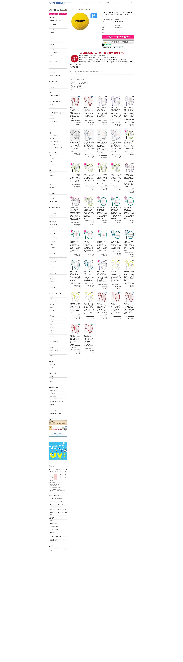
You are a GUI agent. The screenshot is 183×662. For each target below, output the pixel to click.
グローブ (52, 330)
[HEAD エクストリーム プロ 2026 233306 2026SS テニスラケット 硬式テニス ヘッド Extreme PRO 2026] (129, 134)
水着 (51, 155)
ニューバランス (53, 238)
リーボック (52, 241)
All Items (52, 107)
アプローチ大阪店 (54, 523)
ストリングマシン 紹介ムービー (57, 501)
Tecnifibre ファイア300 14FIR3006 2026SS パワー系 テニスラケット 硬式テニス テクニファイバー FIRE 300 (129, 276)
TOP (71, 7)
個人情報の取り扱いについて (56, 401)
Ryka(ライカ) (53, 261)
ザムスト (52, 276)
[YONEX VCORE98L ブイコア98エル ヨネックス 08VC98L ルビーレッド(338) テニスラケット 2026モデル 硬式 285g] (75, 101)
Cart (126, 3)
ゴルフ (51, 344)
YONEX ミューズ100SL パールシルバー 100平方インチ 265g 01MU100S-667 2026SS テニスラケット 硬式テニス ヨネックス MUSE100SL (103, 146)
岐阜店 (51, 381)
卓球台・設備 (53, 173)
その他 (51, 367)
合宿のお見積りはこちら (55, 413)
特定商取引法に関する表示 (56, 399)
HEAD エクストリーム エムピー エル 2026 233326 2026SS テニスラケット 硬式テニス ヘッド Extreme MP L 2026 (89, 179)
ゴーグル (52, 161)
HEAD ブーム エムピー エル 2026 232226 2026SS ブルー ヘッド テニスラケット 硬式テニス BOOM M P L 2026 (75, 276)
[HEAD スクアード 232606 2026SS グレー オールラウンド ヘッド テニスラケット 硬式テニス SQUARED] (75, 134)
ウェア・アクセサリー (56, 113)
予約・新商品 (53, 24)
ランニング (52, 222)
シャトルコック (53, 69)
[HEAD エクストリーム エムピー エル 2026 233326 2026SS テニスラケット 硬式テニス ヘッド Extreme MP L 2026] (89, 168)
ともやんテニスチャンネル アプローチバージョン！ (58, 540)
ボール (51, 92)
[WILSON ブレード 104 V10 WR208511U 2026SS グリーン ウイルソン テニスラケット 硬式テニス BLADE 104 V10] (102, 234)
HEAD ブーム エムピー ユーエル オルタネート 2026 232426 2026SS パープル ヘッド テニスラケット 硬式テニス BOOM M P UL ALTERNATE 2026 (129, 113)
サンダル (52, 321)
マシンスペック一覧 (54, 144)
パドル (51, 104)
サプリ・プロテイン (55, 293)
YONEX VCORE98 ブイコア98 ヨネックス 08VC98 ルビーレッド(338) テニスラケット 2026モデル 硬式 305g (102, 308)
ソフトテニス (53, 81)
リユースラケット (54, 207)
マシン (99, 3)
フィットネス (53, 253)
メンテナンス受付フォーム (56, 147)
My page (117, 3)
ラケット (52, 27)
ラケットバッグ (53, 121)
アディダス (52, 230)
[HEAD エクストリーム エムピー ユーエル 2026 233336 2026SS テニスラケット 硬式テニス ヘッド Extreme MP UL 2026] (102, 168)
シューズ (52, 29)
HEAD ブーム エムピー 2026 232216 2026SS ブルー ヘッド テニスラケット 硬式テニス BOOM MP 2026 (129, 246)
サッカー (52, 347)
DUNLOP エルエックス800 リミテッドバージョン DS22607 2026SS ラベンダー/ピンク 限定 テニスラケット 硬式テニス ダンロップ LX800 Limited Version (129, 180)
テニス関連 (52, 364)
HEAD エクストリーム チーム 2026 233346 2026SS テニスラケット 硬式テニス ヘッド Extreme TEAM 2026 (116, 179)
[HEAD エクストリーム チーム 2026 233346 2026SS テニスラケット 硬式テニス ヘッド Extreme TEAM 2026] (116, 168)
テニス (82, 3)
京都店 (51, 378)
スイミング (52, 153)
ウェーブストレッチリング (56, 256)
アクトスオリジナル (54, 310)
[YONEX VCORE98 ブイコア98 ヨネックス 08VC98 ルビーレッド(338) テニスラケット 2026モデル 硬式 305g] (102, 297)
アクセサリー (53, 124)
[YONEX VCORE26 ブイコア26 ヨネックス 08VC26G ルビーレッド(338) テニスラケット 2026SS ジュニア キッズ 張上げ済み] (89, 329)
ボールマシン (53, 138)
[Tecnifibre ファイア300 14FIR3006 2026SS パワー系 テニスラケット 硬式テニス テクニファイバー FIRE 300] (129, 265)
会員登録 (52, 404)
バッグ (51, 55)
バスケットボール (54, 350)
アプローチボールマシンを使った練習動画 (58, 513)
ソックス (52, 318)
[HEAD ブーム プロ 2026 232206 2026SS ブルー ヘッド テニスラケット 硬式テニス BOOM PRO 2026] (116, 234)
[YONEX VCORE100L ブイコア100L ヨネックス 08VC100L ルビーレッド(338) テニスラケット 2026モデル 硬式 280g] (129, 297)
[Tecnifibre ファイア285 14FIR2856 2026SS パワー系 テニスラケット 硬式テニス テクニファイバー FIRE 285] (75, 297)
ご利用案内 (52, 393)
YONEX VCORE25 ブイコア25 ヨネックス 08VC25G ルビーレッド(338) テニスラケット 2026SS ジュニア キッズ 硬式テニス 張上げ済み (75, 341)
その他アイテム (53, 32)
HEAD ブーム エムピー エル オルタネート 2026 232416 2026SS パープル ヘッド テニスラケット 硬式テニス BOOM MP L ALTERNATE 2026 (116, 113)
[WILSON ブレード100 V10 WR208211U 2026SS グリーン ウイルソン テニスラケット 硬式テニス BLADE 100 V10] (75, 234)
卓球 (50, 170)
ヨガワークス (53, 273)
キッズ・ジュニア (88, 9)
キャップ (52, 158)
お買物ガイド (53, 532)
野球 (51, 353)
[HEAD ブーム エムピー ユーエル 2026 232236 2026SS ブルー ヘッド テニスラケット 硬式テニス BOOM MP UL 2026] (89, 265)
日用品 (51, 355)
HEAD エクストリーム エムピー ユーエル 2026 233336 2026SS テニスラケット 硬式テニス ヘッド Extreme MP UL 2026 (103, 179)
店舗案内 (51, 518)
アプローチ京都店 (54, 526)
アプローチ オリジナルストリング (58, 509)
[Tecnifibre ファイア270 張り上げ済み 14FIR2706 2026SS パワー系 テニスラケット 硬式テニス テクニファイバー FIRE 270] (89, 297)
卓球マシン (52, 175)
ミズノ (51, 227)
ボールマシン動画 (54, 141)
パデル (51, 184)
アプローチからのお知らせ (57, 536)
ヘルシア (52, 307)
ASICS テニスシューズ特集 (56, 498)
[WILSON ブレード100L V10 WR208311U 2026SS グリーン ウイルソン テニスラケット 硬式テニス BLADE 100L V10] (89, 234)
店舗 (108, 3)
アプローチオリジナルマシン (56, 507)
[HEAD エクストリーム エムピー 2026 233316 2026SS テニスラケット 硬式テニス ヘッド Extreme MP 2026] (75, 168)
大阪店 (51, 376)
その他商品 (52, 247)
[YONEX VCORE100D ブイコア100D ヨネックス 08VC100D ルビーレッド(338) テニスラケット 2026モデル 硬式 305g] (89, 101)
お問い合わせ (53, 396)
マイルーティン (53, 298)
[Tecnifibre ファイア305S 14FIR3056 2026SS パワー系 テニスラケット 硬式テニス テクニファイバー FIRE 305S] (116, 265)
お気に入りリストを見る (55, 20)
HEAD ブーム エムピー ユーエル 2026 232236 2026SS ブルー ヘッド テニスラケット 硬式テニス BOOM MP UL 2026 (89, 276)
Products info (54, 496)
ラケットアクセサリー (55, 52)
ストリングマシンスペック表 (56, 504)
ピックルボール (53, 101)
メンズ (51, 115)
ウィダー (52, 304)
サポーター (52, 127)
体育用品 (51, 362)
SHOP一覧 (52, 373)
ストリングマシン (54, 135)
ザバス (51, 296)
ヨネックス (52, 233)
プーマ (51, 244)
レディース (52, 118)
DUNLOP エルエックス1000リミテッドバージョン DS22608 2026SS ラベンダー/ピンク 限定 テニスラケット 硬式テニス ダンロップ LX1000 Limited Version (75, 213)
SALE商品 (52, 193)
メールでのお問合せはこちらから (55, 487)
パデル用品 (52, 187)
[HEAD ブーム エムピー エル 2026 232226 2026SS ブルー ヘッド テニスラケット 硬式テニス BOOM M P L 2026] (75, 265)
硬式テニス (52, 210)
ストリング (52, 47)
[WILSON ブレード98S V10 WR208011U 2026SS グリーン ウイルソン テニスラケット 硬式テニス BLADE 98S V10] (129, 201)
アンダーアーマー (54, 224)
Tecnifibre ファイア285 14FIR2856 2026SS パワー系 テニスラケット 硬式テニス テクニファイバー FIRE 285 (75, 308)
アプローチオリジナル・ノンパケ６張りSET (58, 549)
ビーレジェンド (53, 301)
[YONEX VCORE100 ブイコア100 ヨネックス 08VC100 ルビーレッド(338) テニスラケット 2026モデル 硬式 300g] (116, 297)
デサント (52, 270)
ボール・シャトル (74, 9)
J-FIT (51, 284)
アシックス (52, 236)
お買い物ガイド (53, 390)
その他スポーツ (54, 342)
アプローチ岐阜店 (54, 529)
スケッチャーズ (53, 281)
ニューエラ (52, 267)
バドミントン (91, 3)
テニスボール (81, 9)
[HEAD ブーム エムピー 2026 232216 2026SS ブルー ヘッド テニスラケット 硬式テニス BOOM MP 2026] (129, 234)
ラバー (51, 178)
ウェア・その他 (53, 201)
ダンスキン (52, 278)
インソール (52, 336)
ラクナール (52, 287)
